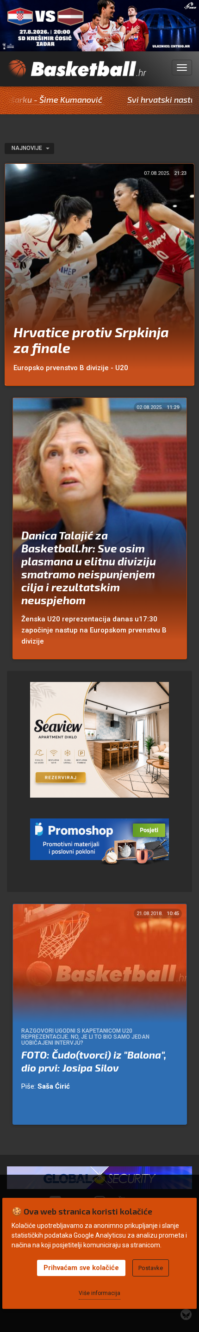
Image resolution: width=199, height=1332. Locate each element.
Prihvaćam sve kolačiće (81, 1268)
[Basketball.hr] (76, 73)
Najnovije (28, 148)
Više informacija (99, 1293)
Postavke (150, 1267)
